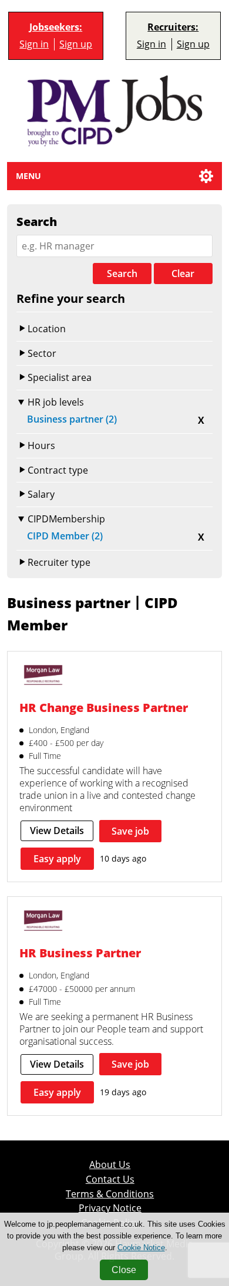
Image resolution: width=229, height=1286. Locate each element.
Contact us (110, 1179)
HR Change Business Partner (103, 707)
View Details (57, 830)
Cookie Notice (141, 1247)
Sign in (34, 44)
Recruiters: (172, 27)
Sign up (75, 44)
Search (122, 273)
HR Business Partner (80, 953)
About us (109, 1165)
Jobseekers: (55, 27)
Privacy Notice (110, 1208)
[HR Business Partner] (43, 922)
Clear (182, 273)
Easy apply (57, 858)
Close (124, 1270)
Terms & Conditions (110, 1194)
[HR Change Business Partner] (43, 676)
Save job (130, 831)
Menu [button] (28, 175)
